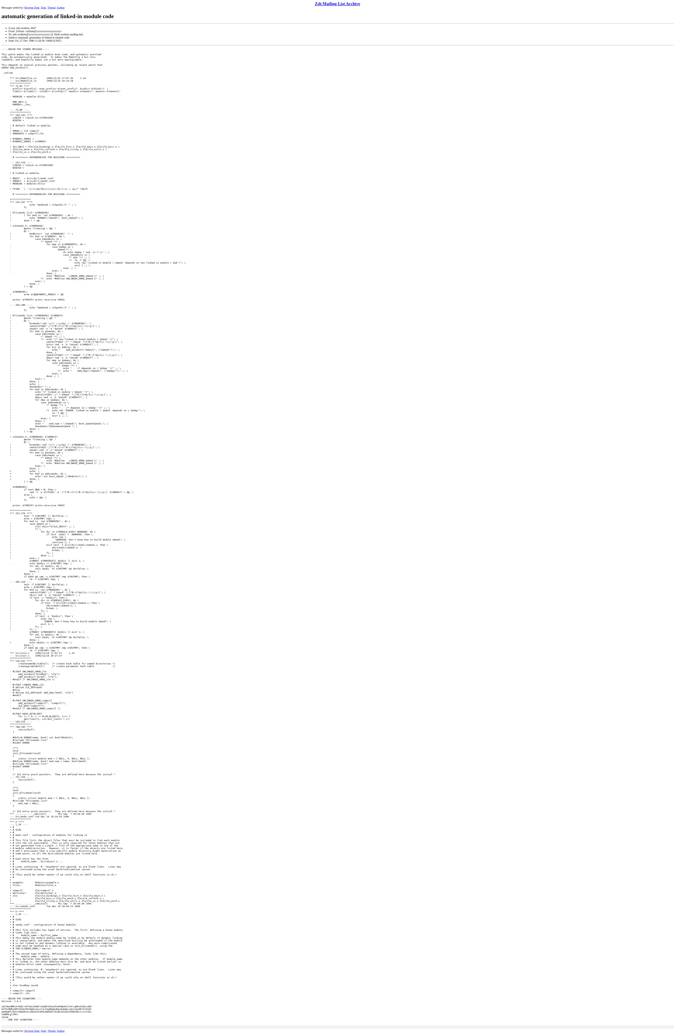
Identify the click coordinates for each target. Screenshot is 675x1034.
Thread (51, 7)
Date (43, 7)
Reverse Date (31, 7)
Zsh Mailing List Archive (337, 3)
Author (61, 7)
